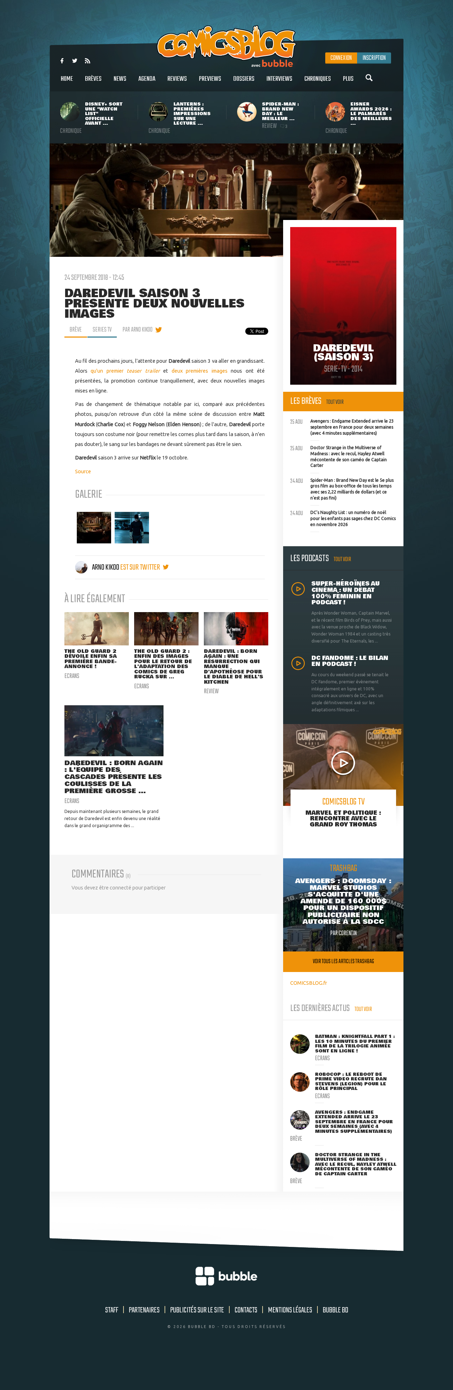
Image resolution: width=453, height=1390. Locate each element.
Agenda (146, 79)
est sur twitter (140, 567)
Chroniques (317, 79)
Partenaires (144, 1310)
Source (83, 471)
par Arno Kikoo (137, 330)
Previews (210, 79)
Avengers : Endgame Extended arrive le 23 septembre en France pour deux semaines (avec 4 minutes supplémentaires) (342, 426)
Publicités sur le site (197, 1310)
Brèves (93, 79)
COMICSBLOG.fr (308, 983)
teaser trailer (143, 371)
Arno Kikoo (105, 567)
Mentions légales (290, 1310)
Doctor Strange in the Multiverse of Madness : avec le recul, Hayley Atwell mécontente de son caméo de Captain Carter (338, 456)
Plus (348, 79)
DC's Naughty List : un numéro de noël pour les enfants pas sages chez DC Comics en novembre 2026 (343, 517)
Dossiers (243, 79)
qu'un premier (109, 371)
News (120, 79)
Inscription (374, 58)
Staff (111, 1310)
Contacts (246, 1310)
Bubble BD (335, 1310)
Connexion (341, 58)
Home (67, 79)
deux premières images (200, 371)
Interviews (279, 79)
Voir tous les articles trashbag (343, 961)
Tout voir (335, 402)
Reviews (177, 79)
